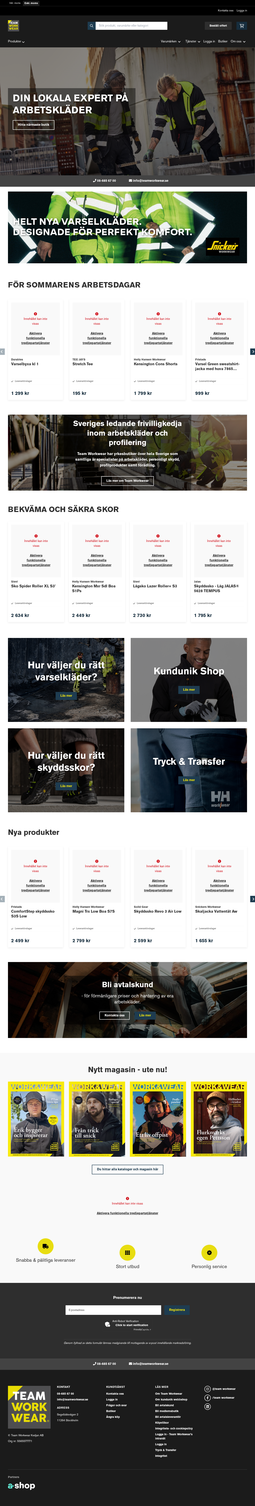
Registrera (177, 1310)
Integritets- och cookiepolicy (174, 1428)
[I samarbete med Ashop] (21, 1486)
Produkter (14, 41)
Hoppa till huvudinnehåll (126, 5)
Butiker (223, 41)
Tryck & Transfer (165, 1450)
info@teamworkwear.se (150, 181)
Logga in (242, 10)
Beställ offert (218, 26)
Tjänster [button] (190, 41)
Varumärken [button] (169, 41)
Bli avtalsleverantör (168, 1417)
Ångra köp (113, 1417)
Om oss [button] (236, 41)
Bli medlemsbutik (166, 1411)
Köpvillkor (162, 1423)
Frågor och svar (116, 1405)
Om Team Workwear (168, 1394)
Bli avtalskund (164, 1405)
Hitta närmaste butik (33, 125)
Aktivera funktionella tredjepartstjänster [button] (35, 338)
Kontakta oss (225, 10)
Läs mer (145, 1015)
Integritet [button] (161, 1456)
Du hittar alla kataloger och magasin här (127, 1169)
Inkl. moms (15, 3)
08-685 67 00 (106, 181)
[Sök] (92, 26)
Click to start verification (132, 1325)
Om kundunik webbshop (171, 1399)
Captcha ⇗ (142, 1330)
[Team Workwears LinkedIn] (225, 1406)
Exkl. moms (31, 3)
